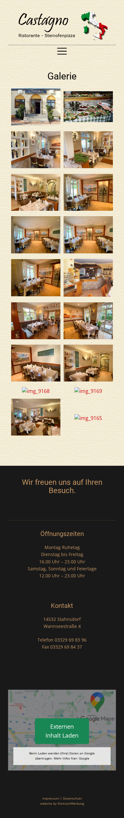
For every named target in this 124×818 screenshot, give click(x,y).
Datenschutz (72, 798)
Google (84, 758)
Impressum (50, 798)
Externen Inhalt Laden (62, 731)
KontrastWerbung (71, 803)
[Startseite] (62, 25)
